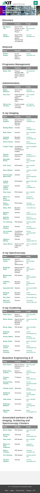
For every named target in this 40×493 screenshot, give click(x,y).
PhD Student (18, 165)
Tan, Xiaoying (7, 222)
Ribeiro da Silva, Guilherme (6, 198)
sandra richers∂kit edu (30, 54)
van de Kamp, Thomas (7, 232)
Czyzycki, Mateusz (6, 138)
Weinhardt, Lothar (6, 260)
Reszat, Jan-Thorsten (7, 105)
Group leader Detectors (19, 155)
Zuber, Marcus (8, 244)
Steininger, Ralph (6, 268)
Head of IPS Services (18, 90)
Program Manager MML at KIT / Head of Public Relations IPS (19, 74)
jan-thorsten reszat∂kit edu (30, 105)
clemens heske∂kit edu (30, 35)
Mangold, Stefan (6, 293)
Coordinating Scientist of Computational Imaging (19, 149)
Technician (18, 388)
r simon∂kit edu (31, 208)
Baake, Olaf (7, 71)
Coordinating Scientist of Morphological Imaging (19, 233)
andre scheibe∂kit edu (31, 389)
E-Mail (28, 256)
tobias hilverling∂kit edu (31, 411)
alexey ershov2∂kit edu (31, 142)
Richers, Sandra (6, 54)
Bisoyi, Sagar (7, 327)
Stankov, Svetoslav (6, 351)
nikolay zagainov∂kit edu (31, 240)
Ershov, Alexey (8, 142)
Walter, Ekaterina (6, 90)
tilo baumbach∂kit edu (30, 28)
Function (18, 24)
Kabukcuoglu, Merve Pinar (7, 175)
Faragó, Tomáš (8, 146)
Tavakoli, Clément (6, 227)
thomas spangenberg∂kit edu (31, 383)
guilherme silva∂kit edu (30, 197)
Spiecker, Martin (6, 213)
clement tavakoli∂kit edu (31, 227)
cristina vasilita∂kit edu (30, 186)
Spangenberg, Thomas (7, 382)
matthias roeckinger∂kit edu (30, 405)
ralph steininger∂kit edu (30, 269)
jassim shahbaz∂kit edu (31, 346)
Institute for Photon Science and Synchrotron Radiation (19, 4)
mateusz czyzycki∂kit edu (31, 138)
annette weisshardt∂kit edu (30, 394)
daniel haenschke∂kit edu (30, 160)
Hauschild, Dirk (8, 288)
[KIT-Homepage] (7, 3)
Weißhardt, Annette (6, 393)
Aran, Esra (6, 94)
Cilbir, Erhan (7, 399)
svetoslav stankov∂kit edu (31, 351)
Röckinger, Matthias (6, 404)
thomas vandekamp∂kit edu (31, 232)
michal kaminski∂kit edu (31, 332)
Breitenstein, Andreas (7, 371)
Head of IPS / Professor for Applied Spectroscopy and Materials (19, 38)
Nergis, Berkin (7, 341)
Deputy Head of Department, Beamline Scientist (19, 122)
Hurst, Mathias (8, 170)
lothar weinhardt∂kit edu (30, 261)
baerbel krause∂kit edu (30, 337)
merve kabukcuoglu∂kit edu (31, 176)
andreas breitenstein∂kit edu (31, 372)
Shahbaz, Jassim (6, 346)
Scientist (17, 127)
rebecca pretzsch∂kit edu (31, 218)
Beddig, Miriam (8, 127)
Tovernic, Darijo (6, 378)
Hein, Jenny (7, 165)
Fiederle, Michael (6, 155)
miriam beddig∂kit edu (30, 128)
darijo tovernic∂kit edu (31, 378)
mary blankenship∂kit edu (31, 277)
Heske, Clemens (6, 35)
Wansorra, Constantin (6, 301)
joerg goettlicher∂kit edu (30, 283)
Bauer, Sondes (8, 319)
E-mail (28, 24)
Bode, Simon (7, 132)
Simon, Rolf (7, 208)
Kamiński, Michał (6, 332)
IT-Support (18, 377)
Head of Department (18, 315)
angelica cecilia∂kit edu (30, 120)
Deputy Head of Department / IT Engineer (19, 366)
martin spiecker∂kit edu (31, 213)
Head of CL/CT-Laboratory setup (19, 245)
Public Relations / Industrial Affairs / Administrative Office (19, 98)
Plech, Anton (7, 314)
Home (6, 490)
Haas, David (7, 364)
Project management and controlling (20, 105)
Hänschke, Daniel (6, 160)
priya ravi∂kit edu (31, 297)
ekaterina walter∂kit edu (30, 90)
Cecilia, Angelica (6, 120)
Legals (12, 490)
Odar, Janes (7, 192)
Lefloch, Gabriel (6, 182)
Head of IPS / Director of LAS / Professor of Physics (20, 29)
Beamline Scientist (17, 138)
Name (5, 24)
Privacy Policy (20, 490)
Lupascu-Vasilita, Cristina (6, 187)
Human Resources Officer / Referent (18, 56)
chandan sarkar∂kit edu (30, 203)
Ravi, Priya (6, 297)
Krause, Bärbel (8, 336)
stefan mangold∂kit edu (31, 293)
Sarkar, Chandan (6, 203)
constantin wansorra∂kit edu (31, 301)
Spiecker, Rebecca (6, 218)
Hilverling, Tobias (6, 411)
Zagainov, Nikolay (6, 240)
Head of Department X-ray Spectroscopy (19, 262)
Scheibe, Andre (8, 388)
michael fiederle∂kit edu (31, 155)
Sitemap (28, 490)
